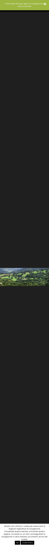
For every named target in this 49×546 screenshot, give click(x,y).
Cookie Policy (27, 543)
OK (17, 543)
